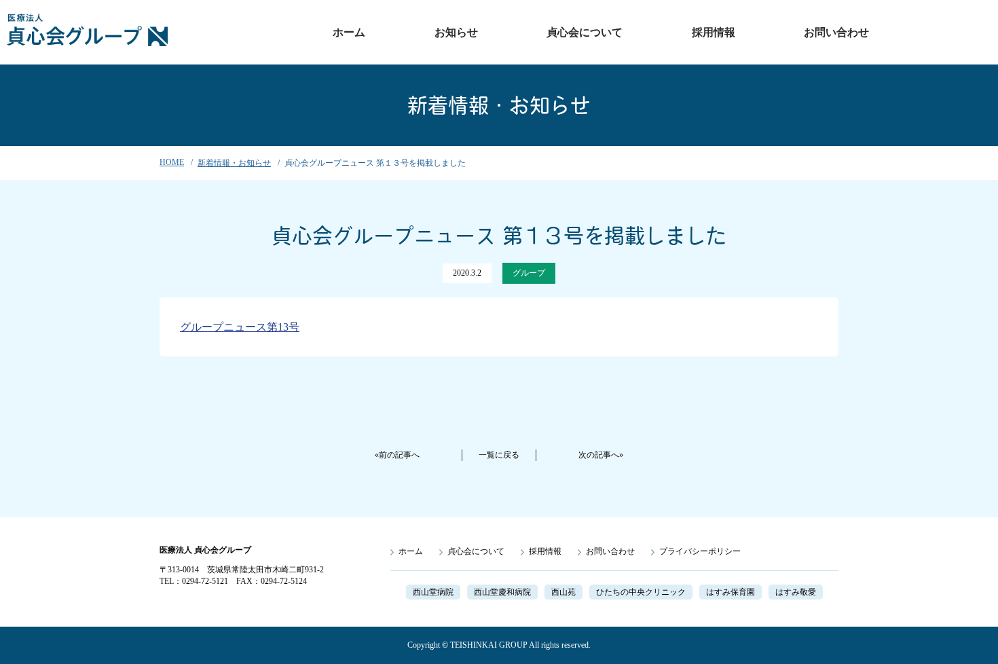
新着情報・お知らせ (234, 163)
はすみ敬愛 (795, 592)
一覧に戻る (499, 455)
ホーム (349, 32)
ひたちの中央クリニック (641, 592)
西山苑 (563, 592)
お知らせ (456, 32)
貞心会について (585, 32)
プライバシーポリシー (700, 551)
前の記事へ (399, 455)
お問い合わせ (836, 32)
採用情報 (713, 32)
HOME (172, 162)
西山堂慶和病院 (502, 592)
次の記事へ (598, 455)
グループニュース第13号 (239, 327)
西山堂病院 (433, 592)
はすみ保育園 (730, 592)
